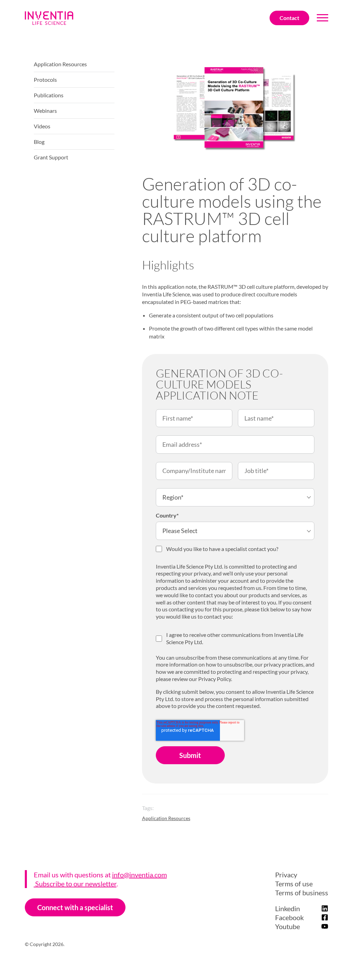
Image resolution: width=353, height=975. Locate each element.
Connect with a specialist (75, 907)
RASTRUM (220, 286)
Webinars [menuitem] (45, 110)
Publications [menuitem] (48, 95)
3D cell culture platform (266, 286)
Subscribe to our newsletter (75, 883)
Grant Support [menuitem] (51, 157)
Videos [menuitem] (42, 126)
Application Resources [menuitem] (60, 64)
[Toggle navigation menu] (322, 18)
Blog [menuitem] (39, 141)
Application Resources (166, 818)
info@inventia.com (139, 874)
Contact (289, 17)
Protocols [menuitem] (45, 79)
